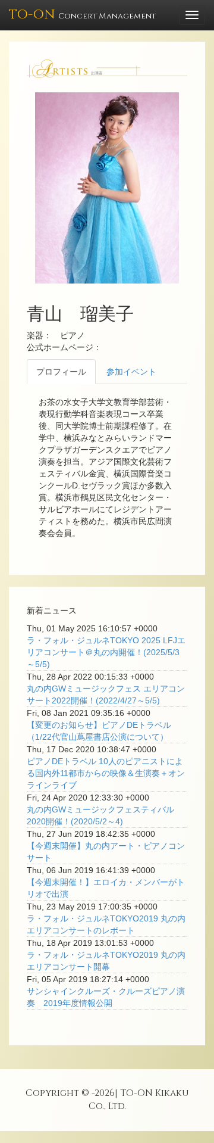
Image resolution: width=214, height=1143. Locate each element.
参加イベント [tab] (131, 371)
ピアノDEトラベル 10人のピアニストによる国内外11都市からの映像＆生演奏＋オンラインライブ (106, 773)
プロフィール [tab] (61, 371)
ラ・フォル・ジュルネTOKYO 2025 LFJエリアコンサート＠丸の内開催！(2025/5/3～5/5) (106, 652)
